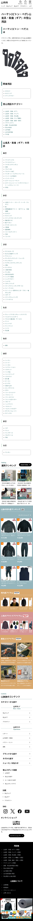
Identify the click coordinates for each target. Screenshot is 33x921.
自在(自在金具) (9, 274)
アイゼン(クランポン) (11, 164)
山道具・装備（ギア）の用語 (11, 849)
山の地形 (7, 130)
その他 (7, 134)
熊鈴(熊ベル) (9, 220)
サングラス (8, 267)
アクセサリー (24, 6)
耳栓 (6, 437)
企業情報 (5, 885)
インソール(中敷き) (11, 176)
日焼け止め (8, 386)
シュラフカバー (9, 279)
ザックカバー (9, 260)
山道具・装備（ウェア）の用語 (12, 852)
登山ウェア (9, 6)
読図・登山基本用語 (11, 125)
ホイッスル (8, 413)
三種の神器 (8, 270)
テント (7, 321)
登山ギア (16, 6)
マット (7, 430)
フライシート (9, 395)
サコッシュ (8, 256)
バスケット (8, 369)
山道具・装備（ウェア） (12, 113)
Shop (25, 3)
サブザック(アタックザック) (13, 263)
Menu (30, 3)
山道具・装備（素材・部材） (13, 120)
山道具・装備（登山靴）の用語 (12, 855)
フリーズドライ (9, 397)
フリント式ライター (11, 399)
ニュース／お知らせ (10, 763)
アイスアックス (9, 160)
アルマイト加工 (9, 171)
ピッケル (7, 383)
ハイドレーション (10, 367)
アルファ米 (8, 169)
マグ (6, 428)
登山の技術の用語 (8, 868)
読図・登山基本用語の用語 (10, 865)
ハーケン (7, 360)
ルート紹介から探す (10, 780)
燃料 (6, 345)
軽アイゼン (8, 223)
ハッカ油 (7, 372)
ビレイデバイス (9, 388)
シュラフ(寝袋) (9, 276)
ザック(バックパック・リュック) (14, 258)
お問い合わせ (7, 893)
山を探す (7, 773)
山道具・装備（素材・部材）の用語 (13, 860)
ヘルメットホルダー (11, 409)
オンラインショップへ (15, 835)
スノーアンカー (9, 288)
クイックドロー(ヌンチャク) (13, 218)
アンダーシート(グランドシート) (14, 174)
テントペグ (8, 323)
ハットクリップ (9, 374)
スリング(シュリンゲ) (11, 297)
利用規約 (5, 887)
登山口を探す (8, 776)
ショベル (7, 281)
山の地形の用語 (7, 871)
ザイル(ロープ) (9, 251)
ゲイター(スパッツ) (11, 225)
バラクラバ (8, 376)
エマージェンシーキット (12, 180)
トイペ (7, 328)
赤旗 (6, 167)
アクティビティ (9, 123)
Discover (20, 3)
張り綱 (7, 379)
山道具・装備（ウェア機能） (13, 118)
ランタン (7, 452)
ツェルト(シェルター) (11, 317)
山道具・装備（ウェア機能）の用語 (13, 857)
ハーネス (7, 365)
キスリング (8, 93)
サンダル (7, 272)
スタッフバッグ (9, 283)
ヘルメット (8, 406)
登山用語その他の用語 (9, 876)
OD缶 (6, 187)
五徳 (6, 234)
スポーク (7, 295)
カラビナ (7, 91)
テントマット (9, 326)
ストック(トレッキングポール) (14, 286)
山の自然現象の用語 (9, 873)
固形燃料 (7, 229)
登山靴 (7, 330)
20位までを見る (24, 464)
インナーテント (9, 178)
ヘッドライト (9, 404)
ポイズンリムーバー (11, 411)
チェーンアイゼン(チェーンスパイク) (16, 314)
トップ (3, 6)
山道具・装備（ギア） (11, 111)
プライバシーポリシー (9, 890)
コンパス (7, 236)
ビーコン (7, 381)
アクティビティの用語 (9, 863)
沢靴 (6, 265)
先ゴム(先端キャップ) (11, 254)
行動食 (7, 227)
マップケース (9, 433)
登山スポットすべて (10, 784)
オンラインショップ (24, 515)
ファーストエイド (10, 392)
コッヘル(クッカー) (11, 232)
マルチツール (9, 435)
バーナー (7, 363)
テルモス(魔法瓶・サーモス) (13, 319)
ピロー (7, 390)
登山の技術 (8, 127)
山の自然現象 (9, 132)
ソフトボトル (9, 299)
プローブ (7, 402)
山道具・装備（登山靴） (12, 116)
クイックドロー (9, 96)
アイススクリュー (10, 162)
